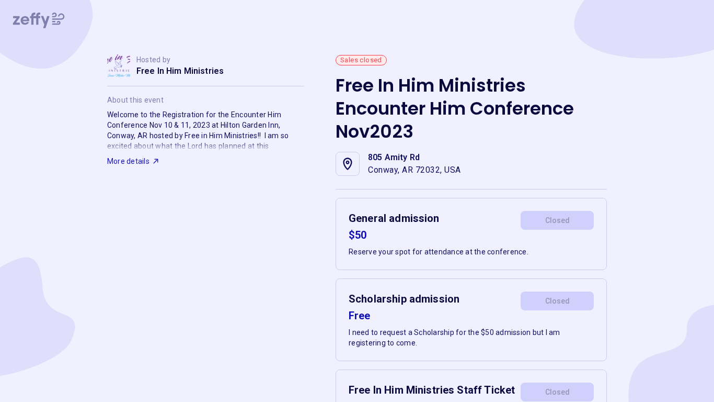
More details (128, 161)
